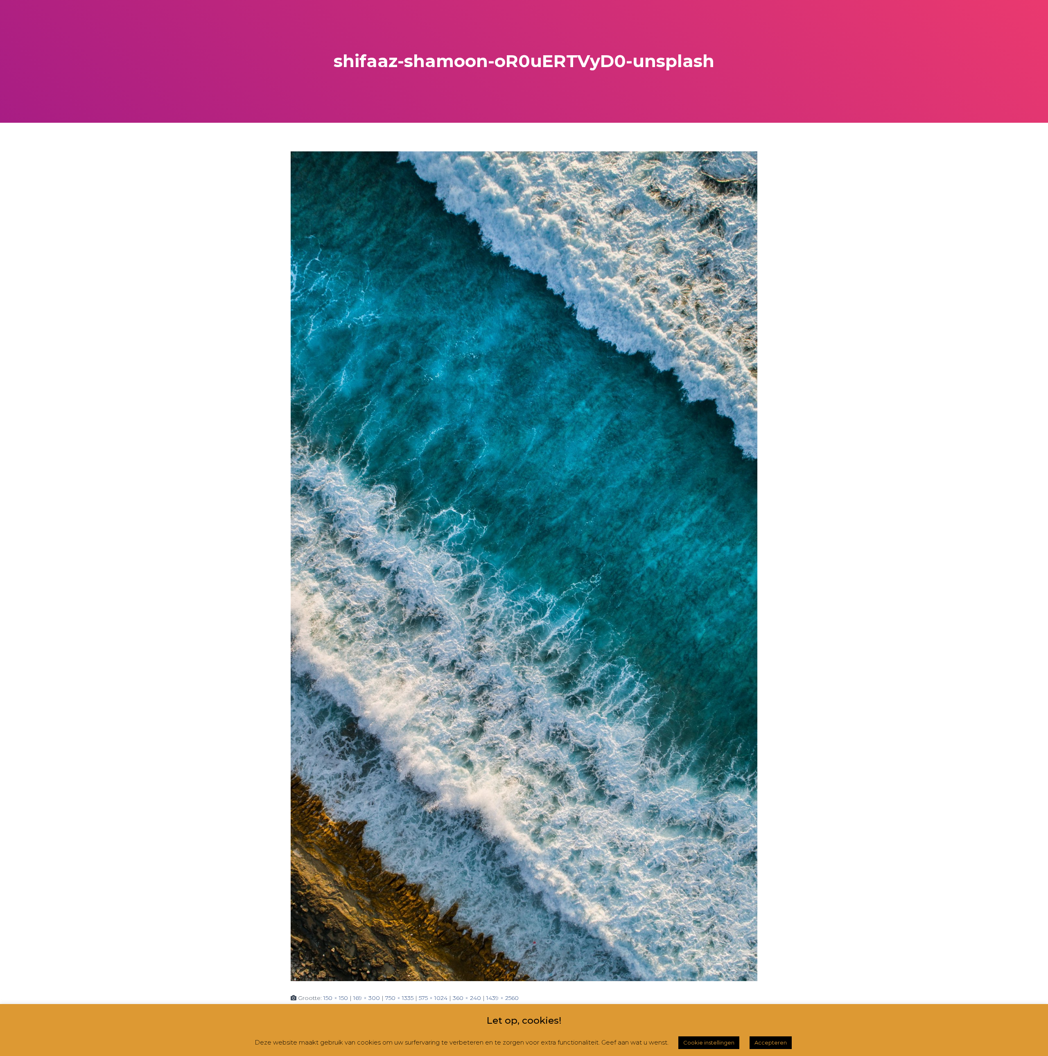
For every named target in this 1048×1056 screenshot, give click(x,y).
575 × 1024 (433, 998)
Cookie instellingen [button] (708, 1042)
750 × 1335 (399, 998)
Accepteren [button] (770, 1042)
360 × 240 (467, 998)
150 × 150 (335, 998)
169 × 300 (366, 998)
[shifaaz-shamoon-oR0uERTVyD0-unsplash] (524, 566)
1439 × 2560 (502, 998)
